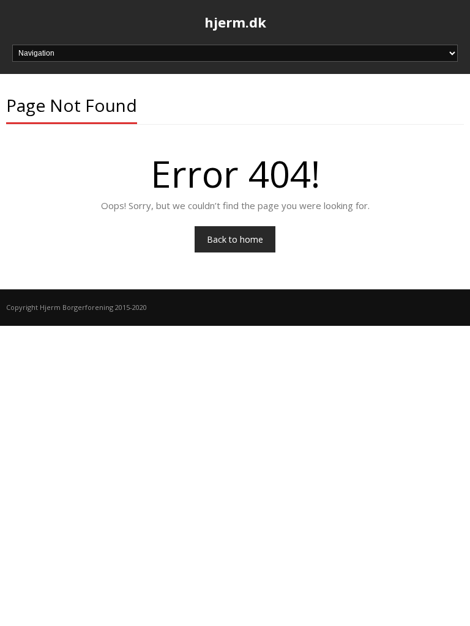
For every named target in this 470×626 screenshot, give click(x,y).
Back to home (235, 239)
